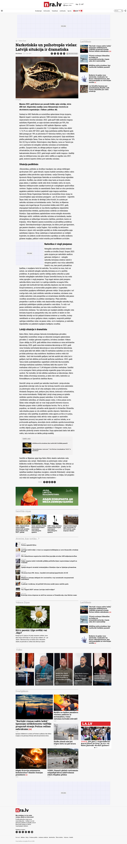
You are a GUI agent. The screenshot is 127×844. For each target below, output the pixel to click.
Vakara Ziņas (22, 41)
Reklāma (23, 837)
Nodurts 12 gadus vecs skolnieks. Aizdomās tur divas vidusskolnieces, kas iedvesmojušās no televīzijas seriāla (100, 78)
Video (19, 649)
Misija (27, 837)
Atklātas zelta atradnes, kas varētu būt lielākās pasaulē (49, 443)
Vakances (66, 837)
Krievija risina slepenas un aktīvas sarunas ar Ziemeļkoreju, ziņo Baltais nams (49, 595)
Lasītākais (85, 41)
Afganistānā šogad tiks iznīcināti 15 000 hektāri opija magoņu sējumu (70, 528)
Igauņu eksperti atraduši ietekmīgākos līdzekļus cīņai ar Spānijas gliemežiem (48, 567)
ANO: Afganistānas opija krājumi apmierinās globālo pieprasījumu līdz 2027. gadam (22, 529)
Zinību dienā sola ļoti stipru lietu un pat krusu (65, 742)
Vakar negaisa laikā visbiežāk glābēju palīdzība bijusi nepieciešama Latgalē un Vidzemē (49, 561)
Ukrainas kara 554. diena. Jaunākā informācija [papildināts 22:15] (44, 573)
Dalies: (40, 482)
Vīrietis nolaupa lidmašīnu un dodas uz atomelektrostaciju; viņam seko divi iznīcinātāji (99, 58)
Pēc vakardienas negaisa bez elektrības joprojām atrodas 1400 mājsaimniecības (49, 556)
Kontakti (71, 837)
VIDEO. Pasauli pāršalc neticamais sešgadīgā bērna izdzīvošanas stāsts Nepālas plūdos (62, 772)
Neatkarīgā (38, 11)
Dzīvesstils (47, 11)
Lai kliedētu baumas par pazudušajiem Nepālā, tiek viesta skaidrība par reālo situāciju (99, 88)
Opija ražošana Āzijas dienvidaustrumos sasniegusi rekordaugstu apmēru (39, 529)
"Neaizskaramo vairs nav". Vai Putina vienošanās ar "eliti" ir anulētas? (51, 449)
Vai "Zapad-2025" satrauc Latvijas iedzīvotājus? (38, 589)
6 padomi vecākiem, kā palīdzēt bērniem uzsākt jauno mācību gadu (44, 584)
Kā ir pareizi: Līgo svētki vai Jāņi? (31, 631)
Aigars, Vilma (67, 5)
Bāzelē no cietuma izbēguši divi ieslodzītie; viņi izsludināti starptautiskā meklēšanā (47, 578)
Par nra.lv (18, 837)
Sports (69, 11)
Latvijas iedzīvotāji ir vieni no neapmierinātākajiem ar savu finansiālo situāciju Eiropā (49, 550)
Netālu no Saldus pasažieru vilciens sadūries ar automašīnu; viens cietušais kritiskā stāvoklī (66, 715)
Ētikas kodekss (59, 837)
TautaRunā (55, 11)
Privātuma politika (33, 837)
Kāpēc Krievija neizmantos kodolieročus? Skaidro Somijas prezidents (29, 772)
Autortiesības (52, 837)
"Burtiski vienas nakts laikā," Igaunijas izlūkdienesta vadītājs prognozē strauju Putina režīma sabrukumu (100, 48)
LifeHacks (63, 11)
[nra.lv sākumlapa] (53, 4)
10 (110, 51)
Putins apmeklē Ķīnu (28, 545)
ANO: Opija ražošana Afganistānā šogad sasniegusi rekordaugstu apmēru (54, 529)
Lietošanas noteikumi (43, 837)
